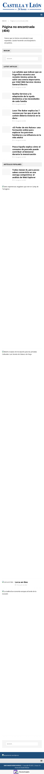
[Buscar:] (22, 58)
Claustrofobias (24, 768)
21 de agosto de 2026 (20, 87)
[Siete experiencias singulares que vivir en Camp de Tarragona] (21, 187)
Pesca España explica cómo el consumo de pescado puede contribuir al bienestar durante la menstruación (26, 150)
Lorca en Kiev (21, 582)
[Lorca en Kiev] (7, 582)
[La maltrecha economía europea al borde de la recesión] (21, 592)
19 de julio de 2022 (22, 585)
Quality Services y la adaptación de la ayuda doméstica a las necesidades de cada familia (25, 97)
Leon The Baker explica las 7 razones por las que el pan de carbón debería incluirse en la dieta (26, 114)
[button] (41, 14)
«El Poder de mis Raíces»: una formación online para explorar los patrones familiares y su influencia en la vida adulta (26, 132)
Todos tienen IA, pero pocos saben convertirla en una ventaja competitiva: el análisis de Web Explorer (25, 174)
